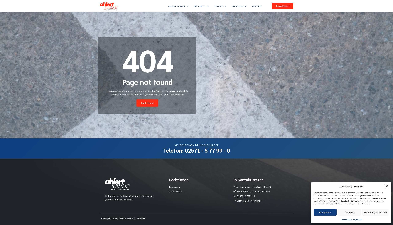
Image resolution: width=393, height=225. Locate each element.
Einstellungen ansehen (375, 212)
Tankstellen (239, 6)
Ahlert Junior (176, 6)
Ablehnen (349, 212)
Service (218, 6)
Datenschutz (347, 219)
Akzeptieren (325, 212)
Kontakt (257, 6)
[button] (386, 186)
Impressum (357, 219)
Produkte (199, 6)
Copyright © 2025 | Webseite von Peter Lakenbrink (123, 218)
